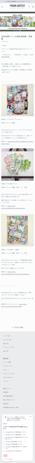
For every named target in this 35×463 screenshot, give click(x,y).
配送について (7, 388)
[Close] (30, 416)
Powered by (6, 459)
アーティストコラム (9, 373)
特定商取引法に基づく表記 (11, 407)
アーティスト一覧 (8, 347)
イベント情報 (7, 362)
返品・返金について (9, 400)
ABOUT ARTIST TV (8, 377)
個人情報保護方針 (8, 396)
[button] (2, 7)
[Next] (5, 455)
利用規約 (5, 392)
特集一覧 (5, 358)
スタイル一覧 (7, 339)
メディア (5, 381)
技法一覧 (5, 343)
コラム (5, 369)
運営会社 (5, 403)
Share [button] (5, 45)
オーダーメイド (7, 366)
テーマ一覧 (6, 336)
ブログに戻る (18, 327)
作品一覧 (5, 351)
